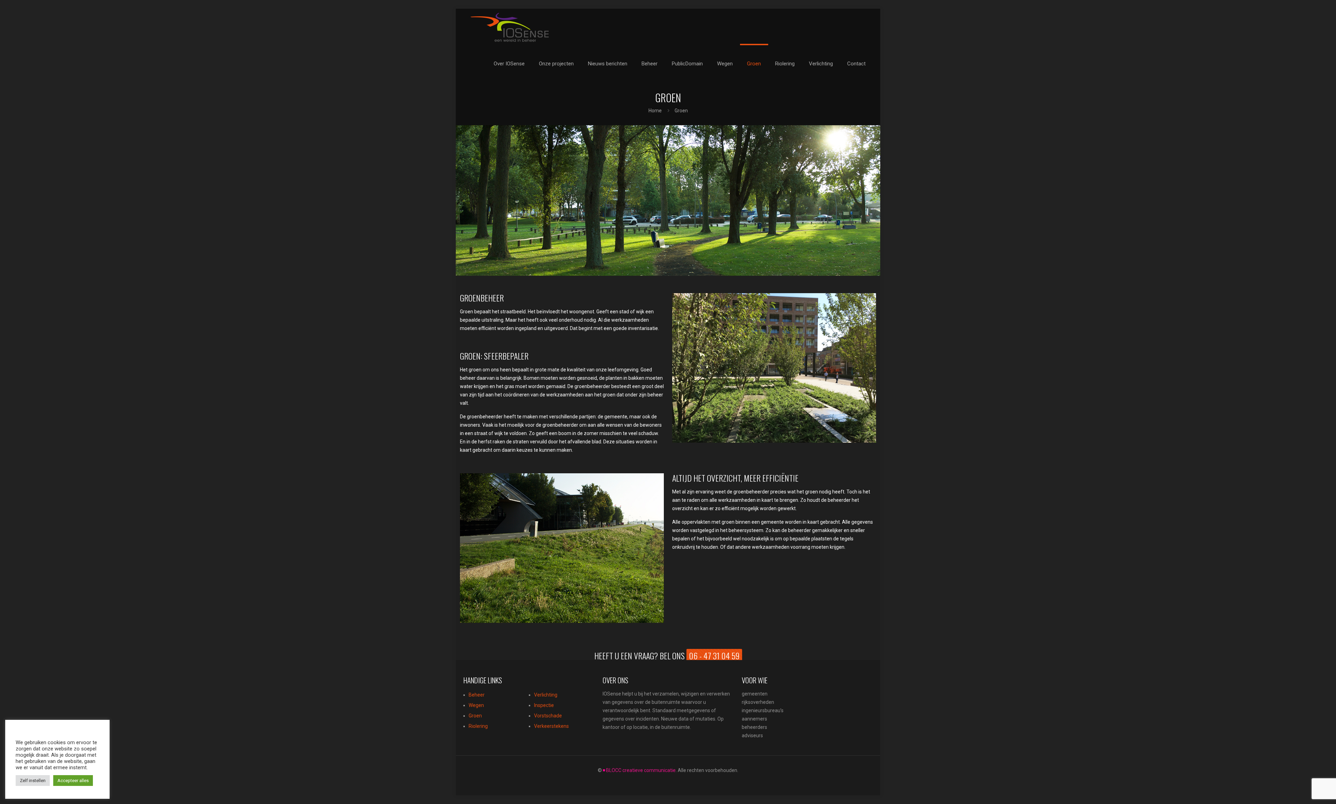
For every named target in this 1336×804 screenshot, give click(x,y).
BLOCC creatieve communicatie (641, 770)
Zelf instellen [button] (33, 780)
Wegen (476, 705)
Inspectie (544, 705)
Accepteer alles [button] (73, 780)
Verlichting (545, 695)
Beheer (477, 695)
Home (655, 110)
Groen (475, 715)
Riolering (478, 726)
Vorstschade (548, 715)
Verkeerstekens (551, 726)
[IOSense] (509, 27)
